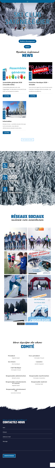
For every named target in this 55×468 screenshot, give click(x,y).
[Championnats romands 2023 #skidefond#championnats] (15, 286)
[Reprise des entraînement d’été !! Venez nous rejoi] (15, 262)
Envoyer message (9, 456)
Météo (27, 47)
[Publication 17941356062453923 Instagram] (15, 309)
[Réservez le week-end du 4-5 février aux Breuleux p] (39, 309)
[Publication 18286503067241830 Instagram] (39, 262)
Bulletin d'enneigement (27, 41)
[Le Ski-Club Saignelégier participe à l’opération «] (15, 239)
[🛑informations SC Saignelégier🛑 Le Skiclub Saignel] (39, 239)
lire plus (6, 95)
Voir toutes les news (27, 139)
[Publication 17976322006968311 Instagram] (39, 286)
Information (7, 121)
